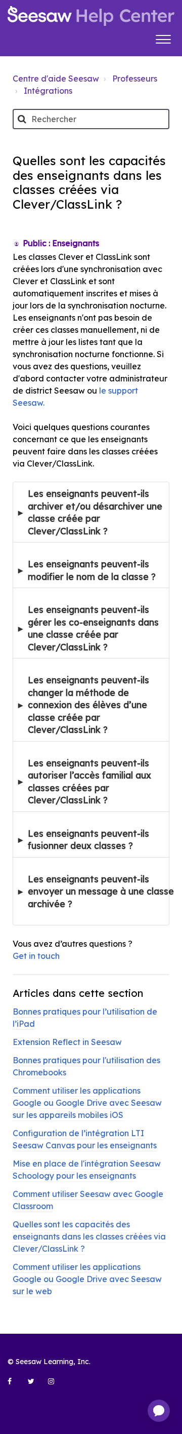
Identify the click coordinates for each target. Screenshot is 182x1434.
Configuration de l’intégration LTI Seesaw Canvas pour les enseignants (85, 1139)
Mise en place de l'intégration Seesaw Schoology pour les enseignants (87, 1169)
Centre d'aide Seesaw (56, 78)
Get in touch (36, 956)
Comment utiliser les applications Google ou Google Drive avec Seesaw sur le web (87, 1279)
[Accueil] (91, 16)
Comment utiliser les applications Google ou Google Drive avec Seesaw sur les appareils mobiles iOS (87, 1103)
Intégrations (48, 91)
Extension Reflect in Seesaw (67, 1042)
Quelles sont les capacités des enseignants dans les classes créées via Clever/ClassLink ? (89, 1236)
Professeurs (134, 78)
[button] (163, 38)
